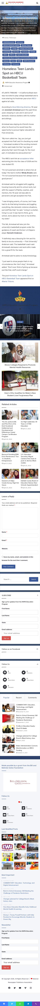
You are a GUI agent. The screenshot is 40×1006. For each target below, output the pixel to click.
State (4, 622)
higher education (22, 55)
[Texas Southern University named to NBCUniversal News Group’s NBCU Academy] (32, 856)
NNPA (19, 61)
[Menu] (3, 3)
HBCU (5, 55)
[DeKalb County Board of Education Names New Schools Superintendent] (29, 474)
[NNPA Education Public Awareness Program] (14, 3)
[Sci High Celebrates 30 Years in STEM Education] (29, 415)
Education (16, 51)
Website (5, 549)
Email (4, 540)
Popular (6, 698)
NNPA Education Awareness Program (16, 82)
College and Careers (25, 48)
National (6, 61)
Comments (32, 698)
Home (6, 38)
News (13, 61)
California (6, 48)
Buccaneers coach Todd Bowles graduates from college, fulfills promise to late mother (20, 328)
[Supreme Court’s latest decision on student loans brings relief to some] (7, 866)
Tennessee (15, 64)
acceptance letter (27, 158)
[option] (20, 326)
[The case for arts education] (7, 857)
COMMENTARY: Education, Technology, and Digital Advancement (25, 707)
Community (7, 51)
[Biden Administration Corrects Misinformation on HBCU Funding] (8, 749)
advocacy (20, 42)
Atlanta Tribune (26, 45)
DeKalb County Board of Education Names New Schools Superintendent (29, 483)
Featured (25, 51)
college (14, 48)
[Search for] (37, 3)
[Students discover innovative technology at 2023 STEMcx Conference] (20, 866)
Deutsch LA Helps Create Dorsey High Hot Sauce (10, 483)
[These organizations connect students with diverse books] (32, 838)
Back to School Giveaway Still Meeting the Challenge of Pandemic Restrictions (26, 717)
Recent (19, 698)
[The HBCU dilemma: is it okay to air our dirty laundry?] (32, 847)
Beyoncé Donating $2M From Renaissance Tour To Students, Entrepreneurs (10, 457)
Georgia (32, 51)
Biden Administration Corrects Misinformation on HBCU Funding (27, 748)
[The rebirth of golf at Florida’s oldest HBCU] (7, 847)
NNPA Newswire (29, 61)
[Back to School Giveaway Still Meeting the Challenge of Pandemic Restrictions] (8, 718)
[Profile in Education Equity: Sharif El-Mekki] (8, 729)
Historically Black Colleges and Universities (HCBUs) (19, 58)
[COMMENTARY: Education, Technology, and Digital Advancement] (8, 708)
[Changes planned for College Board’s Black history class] (8, 739)
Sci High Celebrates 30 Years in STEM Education (29, 424)
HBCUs (12, 55)
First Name (6, 608)
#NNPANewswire (8, 42)
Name (4, 532)
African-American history (11, 45)
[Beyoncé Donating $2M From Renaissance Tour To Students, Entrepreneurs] (10, 447)
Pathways (12, 38)
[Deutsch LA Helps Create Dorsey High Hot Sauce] (10, 474)
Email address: (7, 629)
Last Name (5, 615)
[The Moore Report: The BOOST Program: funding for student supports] (20, 846)
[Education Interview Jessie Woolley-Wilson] (7, 837)
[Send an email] (29, 82)
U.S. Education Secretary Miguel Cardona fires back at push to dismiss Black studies (28, 458)
